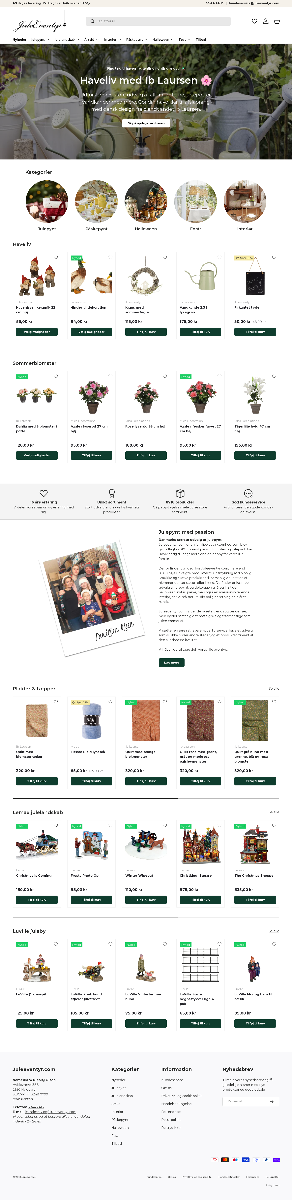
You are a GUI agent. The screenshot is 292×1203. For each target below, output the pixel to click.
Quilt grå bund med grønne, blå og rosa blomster (251, 756)
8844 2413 (36, 1107)
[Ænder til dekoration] (91, 276)
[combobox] (158, 21)
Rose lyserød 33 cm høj (145, 426)
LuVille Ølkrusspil (31, 994)
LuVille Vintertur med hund (143, 996)
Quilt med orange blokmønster (140, 754)
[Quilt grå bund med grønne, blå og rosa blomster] (255, 720)
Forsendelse (171, 1112)
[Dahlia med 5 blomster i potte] (37, 395)
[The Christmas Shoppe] (255, 844)
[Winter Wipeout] (146, 844)
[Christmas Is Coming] (37, 844)
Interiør (110, 40)
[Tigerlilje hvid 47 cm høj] (255, 395)
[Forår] (195, 201)
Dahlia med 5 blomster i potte (36, 429)
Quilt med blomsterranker (29, 754)
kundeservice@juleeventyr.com (254, 3)
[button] (277, 21)
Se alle (274, 688)
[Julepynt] (47, 201)
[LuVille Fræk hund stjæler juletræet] (91, 963)
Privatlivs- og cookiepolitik (181, 1096)
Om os (166, 1088)
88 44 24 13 (214, 3)
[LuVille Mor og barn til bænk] (255, 963)
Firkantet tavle (246, 307)
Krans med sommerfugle (137, 310)
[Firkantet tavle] (255, 276)
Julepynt (38, 40)
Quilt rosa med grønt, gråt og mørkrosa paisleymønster (198, 756)
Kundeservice (172, 1080)
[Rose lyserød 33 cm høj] (146, 395)
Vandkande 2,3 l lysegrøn (193, 310)
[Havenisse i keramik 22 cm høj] (37, 276)
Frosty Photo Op (85, 875)
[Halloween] (146, 201)
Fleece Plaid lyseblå (88, 752)
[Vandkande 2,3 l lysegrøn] (200, 276)
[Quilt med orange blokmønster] (146, 720)
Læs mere (171, 662)
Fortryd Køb (171, 1128)
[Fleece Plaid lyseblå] (91, 720)
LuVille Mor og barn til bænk (253, 996)
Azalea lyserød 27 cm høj (89, 429)
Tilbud (201, 40)
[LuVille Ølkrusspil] (37, 963)
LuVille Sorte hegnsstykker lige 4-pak (198, 999)
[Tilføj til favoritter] (56, 257)
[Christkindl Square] (200, 844)
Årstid (89, 40)
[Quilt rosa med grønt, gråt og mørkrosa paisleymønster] (200, 720)
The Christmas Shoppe (254, 875)
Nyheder (19, 40)
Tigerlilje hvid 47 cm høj (252, 429)
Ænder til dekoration (88, 307)
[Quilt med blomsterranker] (37, 720)
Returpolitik (171, 1120)
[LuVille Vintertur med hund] (146, 963)
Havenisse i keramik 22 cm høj (35, 310)
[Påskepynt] (96, 201)
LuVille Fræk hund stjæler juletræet (86, 996)
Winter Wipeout (139, 875)
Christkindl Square (196, 875)
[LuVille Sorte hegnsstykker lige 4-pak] (200, 963)
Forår (195, 228)
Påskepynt (134, 40)
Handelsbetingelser (177, 1104)
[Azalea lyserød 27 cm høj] (91, 395)
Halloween (161, 40)
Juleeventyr (28, 1176)
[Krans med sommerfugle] (146, 276)
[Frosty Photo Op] (91, 844)
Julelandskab (64, 40)
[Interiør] (245, 201)
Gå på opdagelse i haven (146, 123)
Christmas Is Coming (34, 875)
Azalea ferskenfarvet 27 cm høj (200, 429)
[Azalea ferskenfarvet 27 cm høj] (200, 395)
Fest (182, 40)
